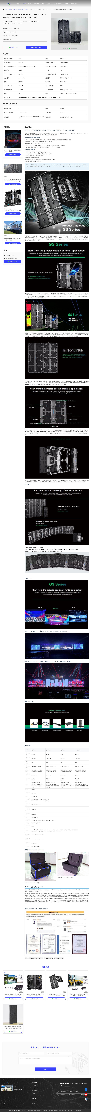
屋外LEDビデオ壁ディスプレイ (36, 958)
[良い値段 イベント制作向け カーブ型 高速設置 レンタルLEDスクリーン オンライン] (13, 139)
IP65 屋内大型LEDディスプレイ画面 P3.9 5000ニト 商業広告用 (78, 995)
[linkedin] (86, 1099)
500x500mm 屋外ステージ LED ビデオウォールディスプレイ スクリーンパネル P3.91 (13, 995)
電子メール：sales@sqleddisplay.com (13, 1089)
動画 (29, 3)
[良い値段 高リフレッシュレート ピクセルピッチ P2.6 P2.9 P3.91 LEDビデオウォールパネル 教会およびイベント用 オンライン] (13, 168)
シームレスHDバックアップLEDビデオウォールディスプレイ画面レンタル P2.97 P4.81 (56, 995)
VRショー (36, 3)
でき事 (66, 3)
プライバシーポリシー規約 (15, 1110)
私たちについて (46, 3)
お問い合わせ (57, 3)
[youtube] (86, 1094)
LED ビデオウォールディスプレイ (19, 9)
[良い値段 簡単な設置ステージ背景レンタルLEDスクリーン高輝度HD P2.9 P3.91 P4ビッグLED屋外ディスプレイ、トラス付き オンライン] (13, 227)
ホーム (18, 3)
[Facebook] (86, 1089)
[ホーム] (8, 3)
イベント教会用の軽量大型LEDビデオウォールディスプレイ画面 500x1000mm (13, 1027)
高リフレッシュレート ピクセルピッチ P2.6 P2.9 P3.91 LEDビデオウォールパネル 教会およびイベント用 (12, 181)
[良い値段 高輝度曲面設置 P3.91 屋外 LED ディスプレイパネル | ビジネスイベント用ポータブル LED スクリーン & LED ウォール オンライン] (13, 198)
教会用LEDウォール (58, 958)
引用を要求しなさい (36, 47)
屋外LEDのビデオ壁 (48, 958)
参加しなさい (84, 1094)
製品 (24, 3)
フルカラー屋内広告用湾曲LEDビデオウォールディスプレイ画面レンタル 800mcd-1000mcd (35, 995)
